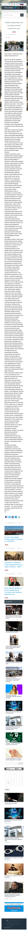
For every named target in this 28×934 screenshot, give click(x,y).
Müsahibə (14, 923)
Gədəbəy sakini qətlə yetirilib (12, 632)
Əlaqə (13, 926)
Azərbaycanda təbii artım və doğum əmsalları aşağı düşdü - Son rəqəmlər (14, 759)
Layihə (8, 924)
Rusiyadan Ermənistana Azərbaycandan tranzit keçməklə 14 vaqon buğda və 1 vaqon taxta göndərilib (13, 679)
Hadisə (8, 921)
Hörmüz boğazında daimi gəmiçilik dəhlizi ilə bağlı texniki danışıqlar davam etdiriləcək (13, 647)
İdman (19, 923)
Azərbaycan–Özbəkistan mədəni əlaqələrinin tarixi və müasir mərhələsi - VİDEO (13, 565)
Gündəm (17, 924)
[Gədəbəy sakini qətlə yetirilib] (14, 797)
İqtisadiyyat (15, 920)
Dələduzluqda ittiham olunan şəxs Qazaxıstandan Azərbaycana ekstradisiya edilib (13, 728)
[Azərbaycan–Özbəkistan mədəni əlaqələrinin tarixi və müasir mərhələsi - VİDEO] (14, 556)
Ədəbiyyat (12, 924)
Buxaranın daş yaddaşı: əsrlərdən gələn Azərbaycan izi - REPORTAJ (13, 539)
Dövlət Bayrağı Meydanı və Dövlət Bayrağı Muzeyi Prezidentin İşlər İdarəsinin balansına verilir (13, 591)
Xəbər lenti (10, 601)
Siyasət (14, 31)
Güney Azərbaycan (14, 921)
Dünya (20, 920)
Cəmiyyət (9, 926)
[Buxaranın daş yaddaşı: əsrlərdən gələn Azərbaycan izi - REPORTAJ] (14, 531)
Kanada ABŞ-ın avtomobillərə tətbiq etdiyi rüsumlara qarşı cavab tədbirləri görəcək (14, 617)
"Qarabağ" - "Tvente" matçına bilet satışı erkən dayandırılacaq (13, 744)
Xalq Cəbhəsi (8, 8)
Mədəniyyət (9, 923)
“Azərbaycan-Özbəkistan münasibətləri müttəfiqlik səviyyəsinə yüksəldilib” (14, 696)
